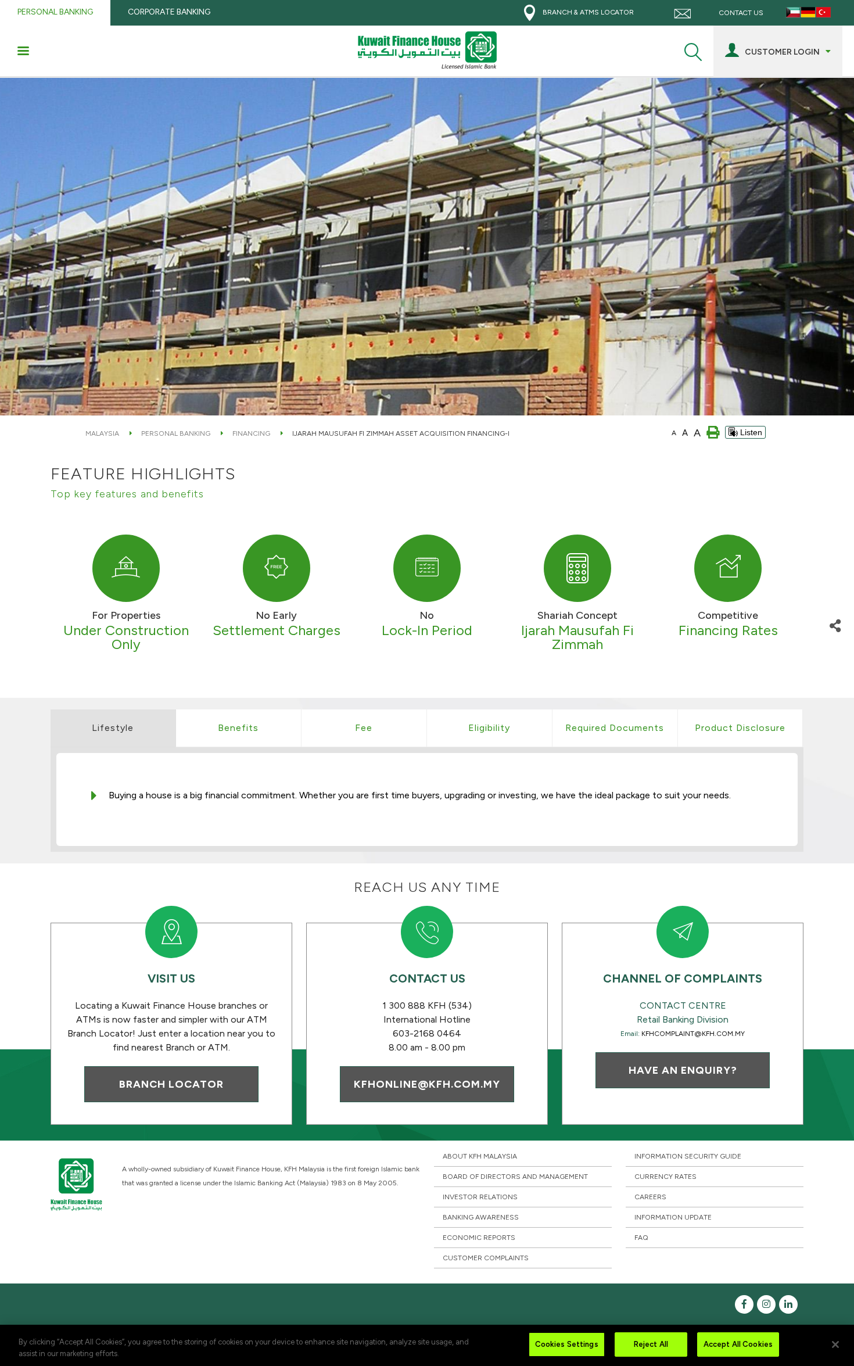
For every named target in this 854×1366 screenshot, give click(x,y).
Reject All (651, 1344)
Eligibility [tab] (489, 727)
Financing (251, 433)
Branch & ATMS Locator (587, 12)
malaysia (102, 433)
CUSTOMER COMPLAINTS (486, 1258)
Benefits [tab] (238, 727)
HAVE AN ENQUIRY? (683, 1070)
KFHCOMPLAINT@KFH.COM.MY (693, 1034)
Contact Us (740, 13)
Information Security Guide (687, 1156)
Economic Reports (479, 1238)
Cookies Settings (566, 1344)
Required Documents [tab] (614, 727)
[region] (427, 1345)
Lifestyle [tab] (113, 727)
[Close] (835, 1344)
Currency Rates (665, 1177)
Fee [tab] (363, 727)
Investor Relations (480, 1197)
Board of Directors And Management (515, 1177)
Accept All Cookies (738, 1344)
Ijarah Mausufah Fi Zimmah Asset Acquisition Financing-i (400, 433)
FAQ (641, 1238)
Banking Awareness (481, 1217)
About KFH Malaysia (480, 1156)
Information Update (673, 1217)
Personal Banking (175, 433)
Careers (650, 1197)
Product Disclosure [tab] (740, 727)
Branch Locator (171, 1084)
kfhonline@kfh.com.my (427, 1084)
